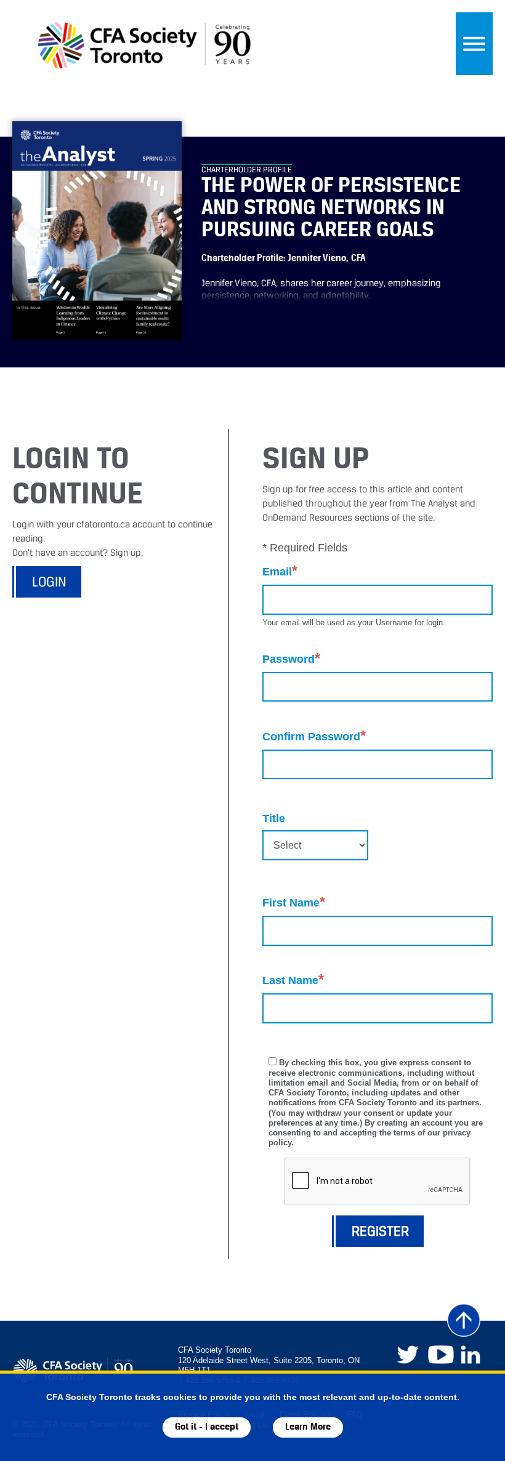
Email (279, 570)
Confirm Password (314, 735)
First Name (293, 902)
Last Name (293, 979)
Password (291, 658)
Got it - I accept (206, 1427)
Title (273, 818)
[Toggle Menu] (474, 43)
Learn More (308, 1427)
